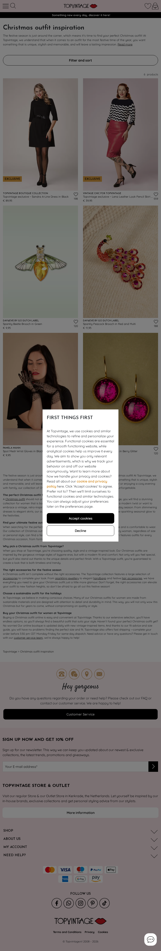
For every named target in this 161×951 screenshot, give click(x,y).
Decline (80, 531)
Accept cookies (80, 518)
